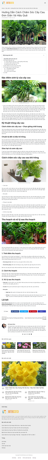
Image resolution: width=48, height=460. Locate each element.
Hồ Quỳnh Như (11, 324)
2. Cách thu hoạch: (10, 69)
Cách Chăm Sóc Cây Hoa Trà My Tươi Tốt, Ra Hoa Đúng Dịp (13, 392)
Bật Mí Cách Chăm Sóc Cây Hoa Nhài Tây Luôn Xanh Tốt (13, 397)
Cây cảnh (4, 385)
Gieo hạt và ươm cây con (11, 64)
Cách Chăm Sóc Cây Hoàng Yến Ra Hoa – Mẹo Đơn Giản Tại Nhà (8, 352)
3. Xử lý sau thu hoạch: (11, 71)
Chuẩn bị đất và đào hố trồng (12, 63)
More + (43, 311)
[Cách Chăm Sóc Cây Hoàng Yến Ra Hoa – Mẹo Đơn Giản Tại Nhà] (8, 345)
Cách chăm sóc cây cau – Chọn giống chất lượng (17, 61)
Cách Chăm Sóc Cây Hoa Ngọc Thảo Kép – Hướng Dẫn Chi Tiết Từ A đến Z (37, 398)
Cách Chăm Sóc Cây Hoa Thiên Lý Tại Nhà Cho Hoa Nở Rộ (36, 392)
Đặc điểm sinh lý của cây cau (10, 58)
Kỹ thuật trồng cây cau (9, 60)
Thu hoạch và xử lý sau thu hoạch (11, 67)
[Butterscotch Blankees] (8, 2)
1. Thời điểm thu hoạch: (11, 68)
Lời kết (5, 72)
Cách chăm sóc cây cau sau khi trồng (12, 65)
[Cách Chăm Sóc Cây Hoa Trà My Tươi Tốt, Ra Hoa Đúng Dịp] (24, 345)
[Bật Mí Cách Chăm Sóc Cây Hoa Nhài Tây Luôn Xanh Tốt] (39, 345)
